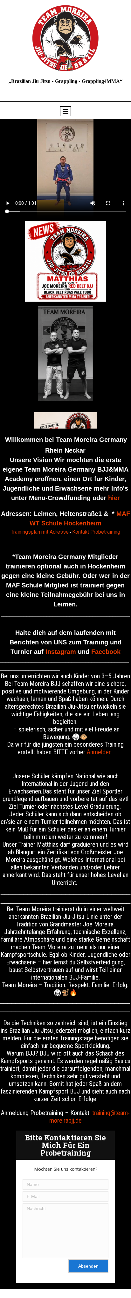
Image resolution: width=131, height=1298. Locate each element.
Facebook (106, 651)
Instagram (60, 651)
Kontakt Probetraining (96, 532)
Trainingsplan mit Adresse (40, 532)
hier (114, 497)
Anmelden (99, 752)
